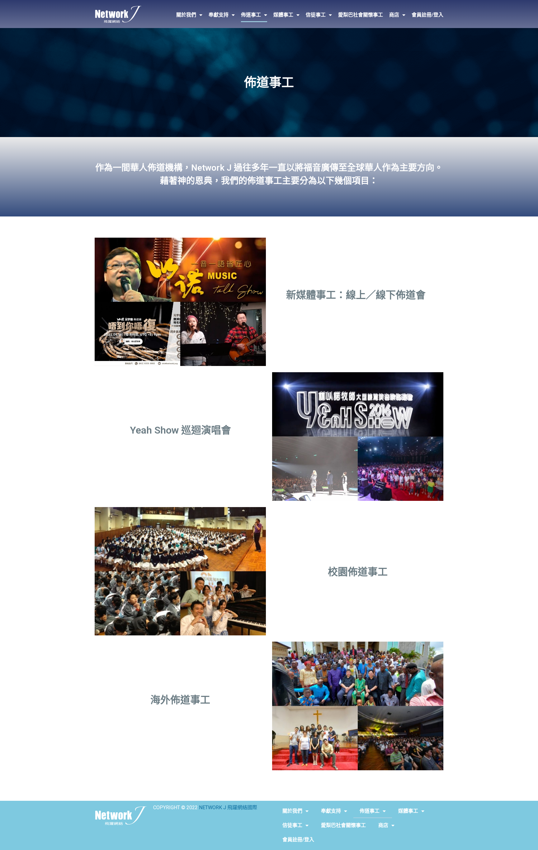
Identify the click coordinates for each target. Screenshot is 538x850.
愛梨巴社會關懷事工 (360, 15)
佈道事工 (251, 15)
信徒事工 (316, 15)
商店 (394, 15)
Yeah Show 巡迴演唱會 (180, 430)
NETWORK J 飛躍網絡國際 (228, 807)
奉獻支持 (219, 15)
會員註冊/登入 (427, 15)
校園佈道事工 (358, 572)
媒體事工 (283, 15)
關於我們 (186, 15)
